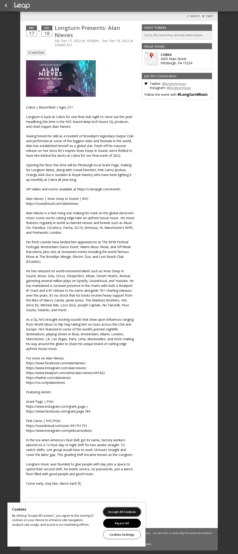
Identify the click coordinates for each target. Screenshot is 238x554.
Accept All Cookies (122, 512)
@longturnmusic (174, 83)
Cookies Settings (121, 534)
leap (37, 5)
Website (195, 16)
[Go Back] (6, 6)
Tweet (209, 16)
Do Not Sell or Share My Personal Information (182, 533)
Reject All (122, 523)
